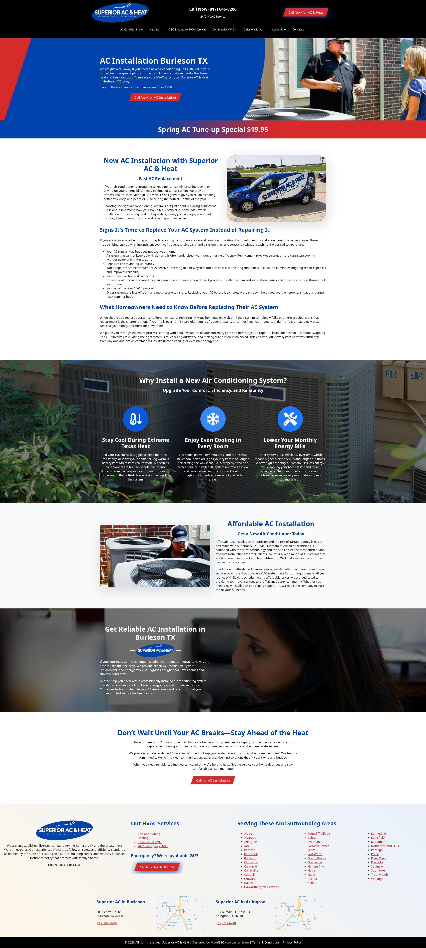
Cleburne (250, 866)
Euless (312, 838)
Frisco (312, 850)
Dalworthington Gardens (261, 887)
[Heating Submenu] (162, 29)
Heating (154, 29)
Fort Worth (315, 854)
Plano (375, 854)
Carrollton (251, 862)
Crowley (249, 879)
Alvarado (250, 838)
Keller (312, 883)
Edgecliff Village (319, 834)
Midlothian (378, 842)
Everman (314, 842)
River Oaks (378, 858)
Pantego (377, 850)
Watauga (377, 879)
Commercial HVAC (223, 29)
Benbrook (251, 854)
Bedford (249, 850)
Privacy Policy (292, 942)
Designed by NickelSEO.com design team (220, 942)
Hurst (311, 875)
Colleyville (251, 870)
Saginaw (377, 866)
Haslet (312, 870)
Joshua (312, 879)
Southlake (378, 870)
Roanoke (377, 862)
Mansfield (378, 838)
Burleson (250, 858)
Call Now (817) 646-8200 (213, 9)
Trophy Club (379, 875)
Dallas (248, 883)
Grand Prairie (317, 858)
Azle (247, 846)
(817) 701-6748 (226, 923)
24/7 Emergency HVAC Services (187, 29)
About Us (277, 29)
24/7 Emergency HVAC (153, 846)
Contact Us (299, 29)
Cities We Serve (253, 29)
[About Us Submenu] (286, 29)
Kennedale (378, 834)
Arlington (250, 842)
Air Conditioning (130, 29)
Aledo (248, 834)
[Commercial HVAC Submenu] (237, 29)
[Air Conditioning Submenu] (143, 29)
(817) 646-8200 (107, 923)
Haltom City (316, 866)
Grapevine (315, 862)
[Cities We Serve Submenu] (265, 29)
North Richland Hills (385, 846)
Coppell (249, 875)
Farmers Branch (318, 846)
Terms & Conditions (265, 942)
